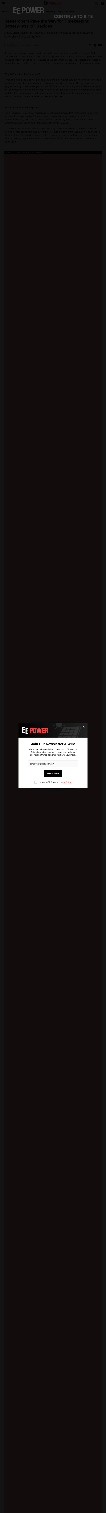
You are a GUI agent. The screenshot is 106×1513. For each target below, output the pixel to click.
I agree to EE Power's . (55, 782)
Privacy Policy (65, 782)
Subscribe (53, 773)
